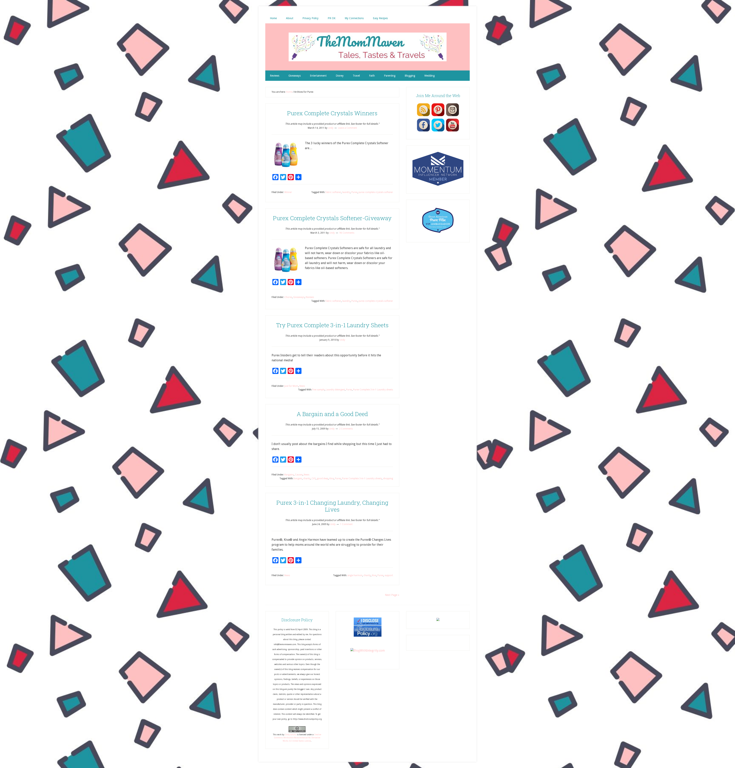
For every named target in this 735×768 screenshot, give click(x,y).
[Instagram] (452, 116)
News (302, 386)
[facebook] (423, 131)
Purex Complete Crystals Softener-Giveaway (332, 218)
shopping (388, 478)
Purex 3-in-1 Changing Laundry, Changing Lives (332, 506)
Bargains (289, 474)
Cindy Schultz (290, 735)
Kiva (331, 478)
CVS (314, 478)
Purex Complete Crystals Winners (332, 113)
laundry (346, 192)
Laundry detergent (335, 389)
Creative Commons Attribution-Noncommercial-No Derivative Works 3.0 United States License (297, 738)
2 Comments (346, 428)
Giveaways (299, 297)
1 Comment (346, 524)
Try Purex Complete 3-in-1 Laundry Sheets (332, 325)
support (389, 575)
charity (306, 478)
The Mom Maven (367, 47)
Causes (299, 474)
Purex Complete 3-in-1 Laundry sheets (373, 389)
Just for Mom (291, 386)
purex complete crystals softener (376, 192)
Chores (288, 297)
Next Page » (392, 594)
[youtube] (452, 131)
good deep (322, 478)
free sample (318, 389)
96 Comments (346, 232)
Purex (354, 192)
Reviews (310, 297)
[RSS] (423, 116)
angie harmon (354, 575)
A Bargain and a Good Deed (332, 414)
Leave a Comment (347, 128)
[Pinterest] (438, 116)
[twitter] (438, 131)
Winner (288, 192)
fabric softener (333, 192)
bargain (298, 478)
